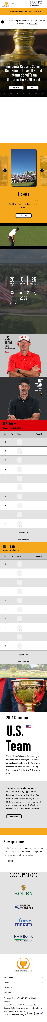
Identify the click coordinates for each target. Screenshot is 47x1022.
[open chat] (35, 1013)
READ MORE (16, 87)
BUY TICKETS (33, 23)
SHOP (32, 87)
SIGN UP (10, 861)
